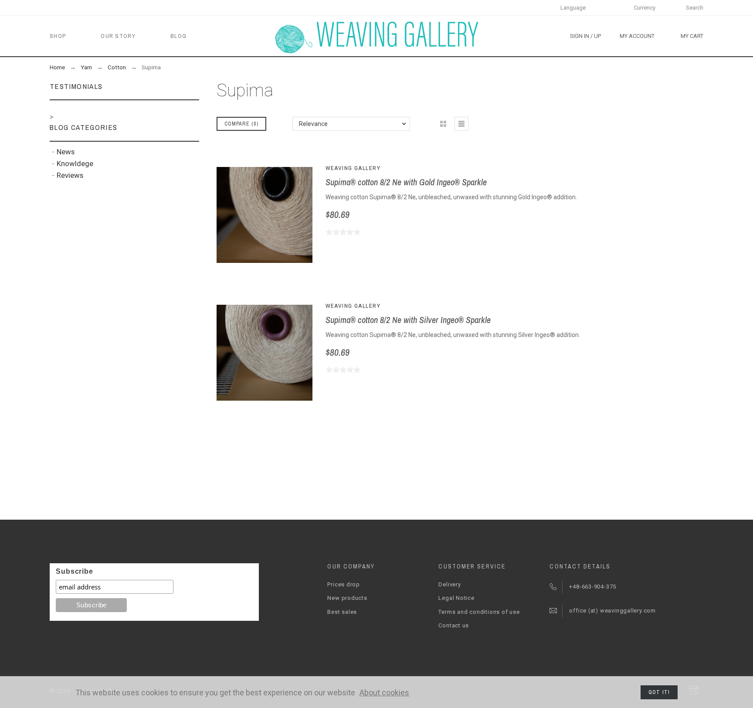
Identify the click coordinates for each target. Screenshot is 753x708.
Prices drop (343, 584)
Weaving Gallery (353, 168)
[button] (251, 215)
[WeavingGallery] (376, 36)
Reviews (70, 175)
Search (694, 7)
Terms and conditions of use (478, 612)
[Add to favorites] (277, 215)
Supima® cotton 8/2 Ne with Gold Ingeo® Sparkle (406, 182)
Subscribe (74, 571)
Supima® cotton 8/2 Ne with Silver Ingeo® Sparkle (408, 320)
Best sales (342, 612)
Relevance (313, 123)
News (66, 151)
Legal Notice (456, 598)
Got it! (659, 692)
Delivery (449, 584)
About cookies (384, 692)
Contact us (453, 625)
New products (347, 598)
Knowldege (75, 163)
